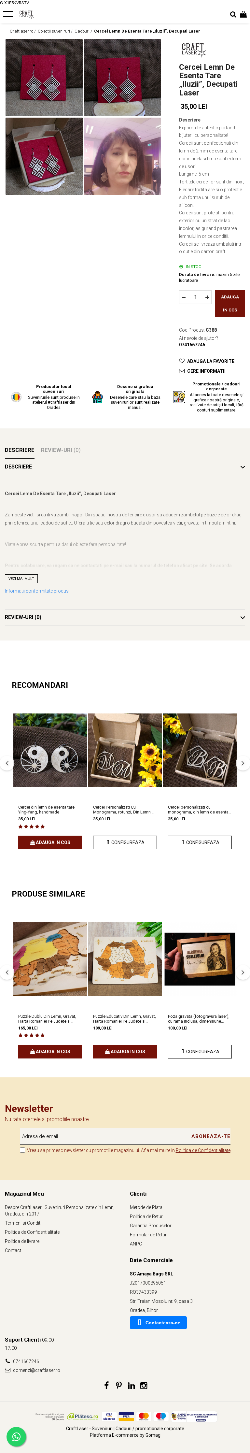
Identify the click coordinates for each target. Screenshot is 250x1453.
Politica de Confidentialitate (203, 1150)
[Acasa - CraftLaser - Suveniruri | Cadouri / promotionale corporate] (44, 14)
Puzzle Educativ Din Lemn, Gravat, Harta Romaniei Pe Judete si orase (124, 1019)
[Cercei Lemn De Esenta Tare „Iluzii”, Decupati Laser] (44, 77)
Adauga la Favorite (210, 361)
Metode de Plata (146, 1207)
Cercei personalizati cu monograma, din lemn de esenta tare (198, 809)
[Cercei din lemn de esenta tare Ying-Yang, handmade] (50, 750)
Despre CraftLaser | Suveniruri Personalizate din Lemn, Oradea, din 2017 (60, 1210)
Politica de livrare (22, 1241)
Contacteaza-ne (163, 1322)
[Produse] (9, 16)
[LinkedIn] (131, 1386)
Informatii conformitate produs (37, 591)
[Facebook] (106, 1386)
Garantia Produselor (151, 1225)
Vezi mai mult (21, 579)
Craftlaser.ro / (23, 31)
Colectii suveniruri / (56, 31)
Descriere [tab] (20, 450)
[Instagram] (143, 1386)
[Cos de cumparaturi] (243, 15)
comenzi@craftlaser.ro (36, 1370)
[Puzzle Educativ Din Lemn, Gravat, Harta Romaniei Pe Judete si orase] (125, 959)
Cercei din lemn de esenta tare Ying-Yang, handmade (46, 809)
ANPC (136, 1243)
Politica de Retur (146, 1216)
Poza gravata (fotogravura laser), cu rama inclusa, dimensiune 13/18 (198, 1019)
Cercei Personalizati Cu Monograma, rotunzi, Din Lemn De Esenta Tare (125, 809)
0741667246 (25, 1361)
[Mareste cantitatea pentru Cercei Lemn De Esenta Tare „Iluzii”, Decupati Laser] (207, 297)
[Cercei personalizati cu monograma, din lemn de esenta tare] (200, 750)
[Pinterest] (119, 1386)
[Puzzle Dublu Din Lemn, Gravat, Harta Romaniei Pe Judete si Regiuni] (50, 959)
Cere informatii (206, 371)
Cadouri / (84, 31)
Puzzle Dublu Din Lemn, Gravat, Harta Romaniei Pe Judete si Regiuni (47, 1019)
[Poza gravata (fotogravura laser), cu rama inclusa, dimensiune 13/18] (200, 959)
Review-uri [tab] (61, 450)
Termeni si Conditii (23, 1223)
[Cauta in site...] (233, 15)
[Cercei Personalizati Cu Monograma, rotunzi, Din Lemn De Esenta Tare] (125, 750)
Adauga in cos (230, 303)
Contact (13, 1250)
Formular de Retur (148, 1234)
